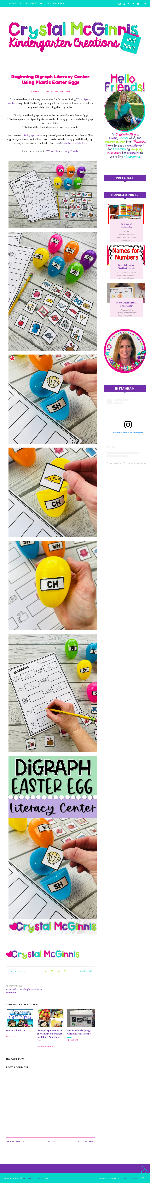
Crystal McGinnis (18, 971)
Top (143, 1178)
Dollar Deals (55, 3)
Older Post (87, 1142)
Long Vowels (71, 151)
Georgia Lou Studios (128, 1178)
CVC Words (52, 151)
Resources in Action (22, 11)
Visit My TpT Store (31, 3)
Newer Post (14, 1142)
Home (12, 3)
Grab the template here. (74, 143)
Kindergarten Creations (33, 1178)
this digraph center (32, 135)
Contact (45, 11)
